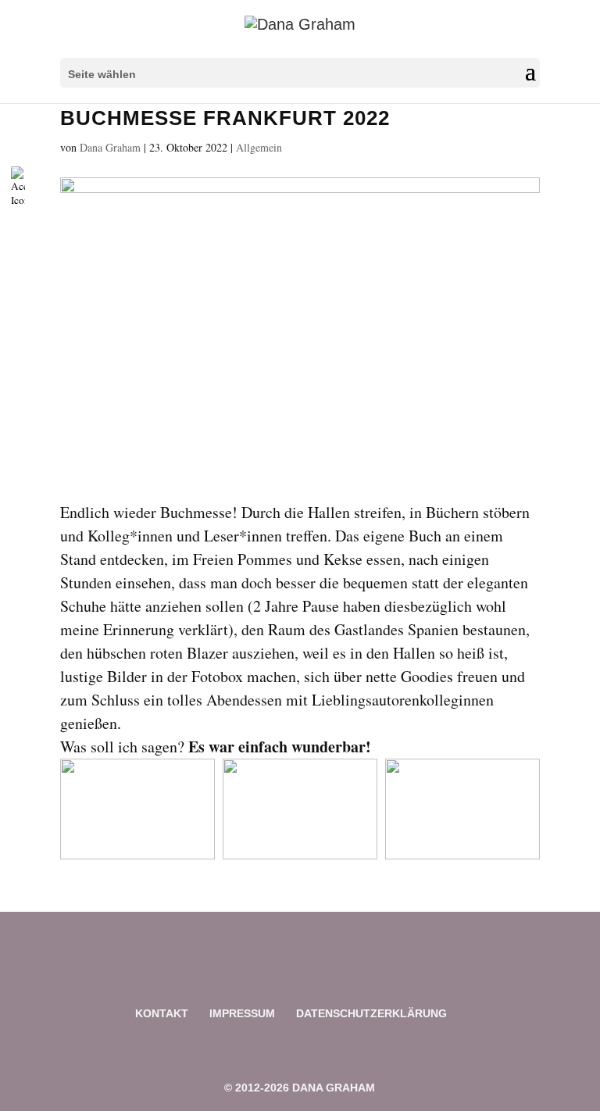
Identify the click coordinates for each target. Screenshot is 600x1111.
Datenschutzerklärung (371, 1013)
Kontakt (161, 1013)
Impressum (242, 1013)
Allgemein (259, 147)
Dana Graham (110, 147)
